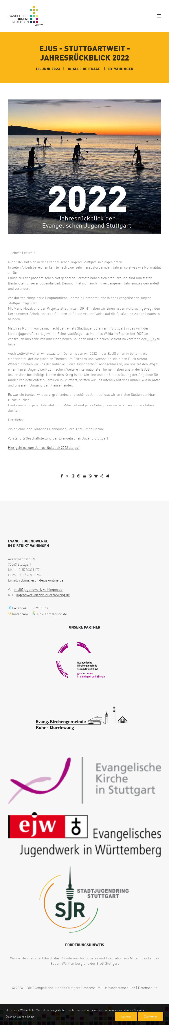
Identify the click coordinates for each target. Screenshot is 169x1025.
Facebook (19, 608)
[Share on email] (107, 476)
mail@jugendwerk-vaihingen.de (38, 589)
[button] (159, 16)
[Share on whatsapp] (90, 476)
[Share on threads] (73, 476)
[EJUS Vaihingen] (25, 16)
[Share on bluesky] (96, 476)
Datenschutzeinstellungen (20, 1016)
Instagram (19, 614)
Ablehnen (126, 1016)
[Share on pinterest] (78, 476)
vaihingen (124, 68)
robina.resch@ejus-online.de (41, 580)
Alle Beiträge (86, 68)
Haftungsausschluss (119, 987)
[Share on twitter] (67, 476)
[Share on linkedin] (84, 476)
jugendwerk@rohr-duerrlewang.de (43, 595)
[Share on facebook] (61, 476)
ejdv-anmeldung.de (51, 614)
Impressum (92, 987)
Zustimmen (150, 1016)
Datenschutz (147, 987)
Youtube (41, 608)
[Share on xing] (101, 476)
